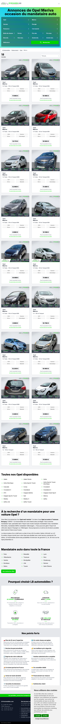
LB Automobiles (6, 50)
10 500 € (46, 141)
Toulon (26, 566)
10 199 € (46, 232)
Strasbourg (46, 560)
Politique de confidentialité (28, 711)
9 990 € (15, 232)
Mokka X (26, 499)
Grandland (27, 490)
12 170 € (15, 141)
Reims (5, 566)
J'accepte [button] (37, 715)
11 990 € (15, 96)
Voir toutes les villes (8, 571)
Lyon (44, 554)
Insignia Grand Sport (49, 493)
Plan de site (24, 713)
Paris (5, 554)
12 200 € (15, 368)
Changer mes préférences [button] (42, 718)
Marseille (26, 554)
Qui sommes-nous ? (26, 708)
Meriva (45, 496)
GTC (5, 493)
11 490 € (46, 187)
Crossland (46, 487)
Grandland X (47, 490)
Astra (45, 479)
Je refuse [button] (45, 715)
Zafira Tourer (27, 502)
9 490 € (15, 414)
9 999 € (15, 323)
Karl (25, 496)
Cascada (6, 487)
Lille (25, 563)
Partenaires (24, 715)
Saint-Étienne (47, 566)
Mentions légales (26, 710)
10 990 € (46, 96)
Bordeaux (6, 563)
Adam (5, 479)
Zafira (45, 499)
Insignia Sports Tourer (10, 496)
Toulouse (26, 557)
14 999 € (15, 278)
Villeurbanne (7, 557)
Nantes (6, 560)
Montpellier (27, 560)
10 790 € (46, 323)
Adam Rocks (27, 479)
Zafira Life (7, 502)
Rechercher (46, 42)
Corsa (25, 487)
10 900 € (46, 368)
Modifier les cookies (26, 717)
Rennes (45, 563)
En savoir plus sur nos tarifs (15, 100)
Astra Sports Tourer (30, 483)
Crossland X (7, 490)
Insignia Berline (28, 493)
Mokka (6, 499)
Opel (21, 50)
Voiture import (14, 50)
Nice (44, 557)
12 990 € (15, 187)
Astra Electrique (8, 483)
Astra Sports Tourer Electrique (49, 483)
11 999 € (15, 459)
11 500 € (46, 459)
